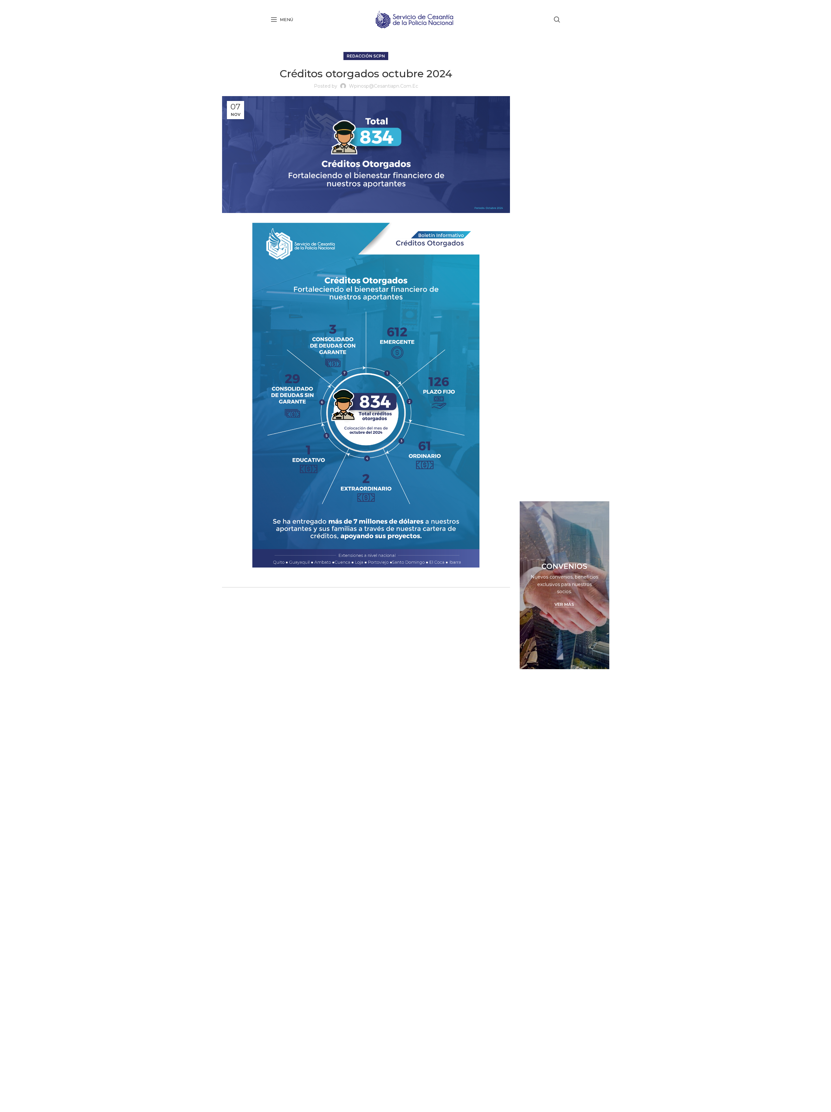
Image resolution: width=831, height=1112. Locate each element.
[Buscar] (557, 19)
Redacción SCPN (366, 56)
